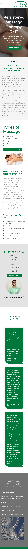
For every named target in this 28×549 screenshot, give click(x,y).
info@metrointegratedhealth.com (14, 514)
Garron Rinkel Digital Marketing (20, 548)
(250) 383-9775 (9, 510)
